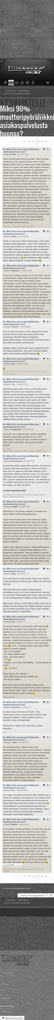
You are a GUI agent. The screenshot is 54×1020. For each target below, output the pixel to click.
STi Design (5, 984)
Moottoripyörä (23, 900)
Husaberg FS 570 (8, 697)
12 (29, 141)
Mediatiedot (6, 998)
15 (42, 141)
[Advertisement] (27, 29)
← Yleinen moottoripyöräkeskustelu (16, 888)
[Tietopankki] (27, 82)
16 (46, 141)
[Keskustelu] (11, 82)
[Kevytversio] (33, 82)
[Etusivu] (5, 82)
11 (25, 141)
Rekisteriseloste (7, 1006)
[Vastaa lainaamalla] (44, 149)
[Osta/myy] (22, 82)
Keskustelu (11, 900)
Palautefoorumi (7, 973)
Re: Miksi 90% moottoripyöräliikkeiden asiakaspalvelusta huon (21, 150)
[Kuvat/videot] (16, 82)
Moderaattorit (6, 1011)
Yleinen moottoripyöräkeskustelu (17, 902)
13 (33, 141)
